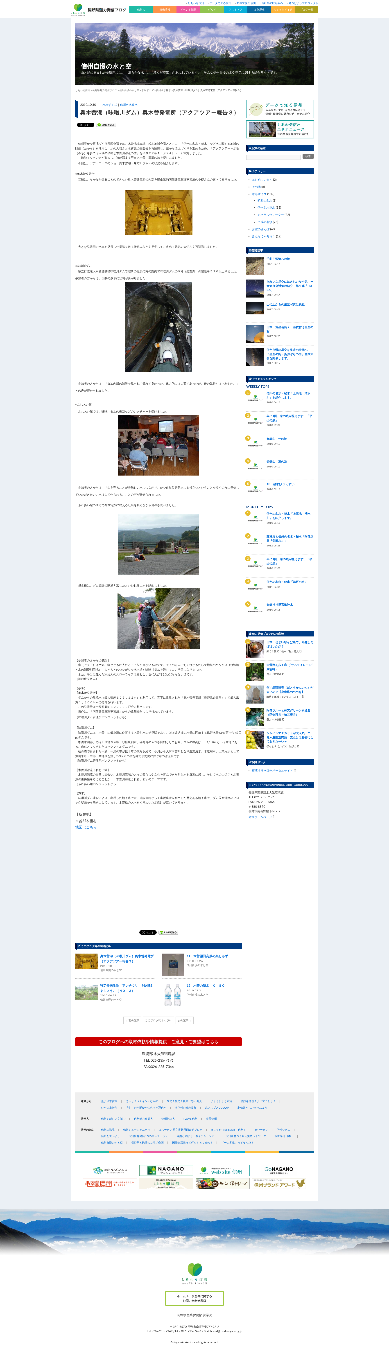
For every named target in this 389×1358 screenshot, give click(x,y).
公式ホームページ (260, 816)
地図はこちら (86, 827)
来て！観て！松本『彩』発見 (184, 1101)
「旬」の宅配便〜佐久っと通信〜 (146, 1107)
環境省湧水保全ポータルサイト (272, 770)
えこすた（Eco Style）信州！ (228, 1129)
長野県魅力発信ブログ (104, 90)
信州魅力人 (168, 1118)
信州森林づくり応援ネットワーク (246, 1136)
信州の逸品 (108, 1129)
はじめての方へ (262, 179)
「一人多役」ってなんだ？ (237, 1142)
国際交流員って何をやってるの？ (192, 1142)
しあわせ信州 (196, 3)
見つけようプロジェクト (303, 3)
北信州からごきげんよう (252, 1107)
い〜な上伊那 (109, 1107)
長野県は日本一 (284, 1136)
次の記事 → (185, 1020)
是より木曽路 (109, 1101)
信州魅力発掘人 (143, 1118)
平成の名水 (265, 222)
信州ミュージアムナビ (136, 1129)
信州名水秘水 (129, 104)
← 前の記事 (132, 1020)
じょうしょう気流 (221, 1101)
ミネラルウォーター (271, 215)
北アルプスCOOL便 (217, 1107)
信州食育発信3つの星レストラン (148, 1136)
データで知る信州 (220, 3)
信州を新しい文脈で (113, 1118)
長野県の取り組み (272, 3)
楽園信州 (211, 1118)
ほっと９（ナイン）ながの (142, 1101)
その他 (256, 187)
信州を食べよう (110, 1136)
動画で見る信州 (246, 3)
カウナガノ (261, 1129)
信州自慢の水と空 (106, 66)
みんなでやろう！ (263, 236)
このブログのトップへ (158, 1020)
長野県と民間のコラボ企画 (147, 1142)
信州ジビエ (283, 1129)
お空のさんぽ (260, 229)
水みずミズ (109, 104)
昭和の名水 (265, 200)
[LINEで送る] (106, 125)
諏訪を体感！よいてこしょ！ (258, 1101)
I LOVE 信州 (190, 1118)
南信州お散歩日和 (186, 1107)
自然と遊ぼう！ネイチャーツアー (196, 1136)
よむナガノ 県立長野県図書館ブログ (180, 1129)
